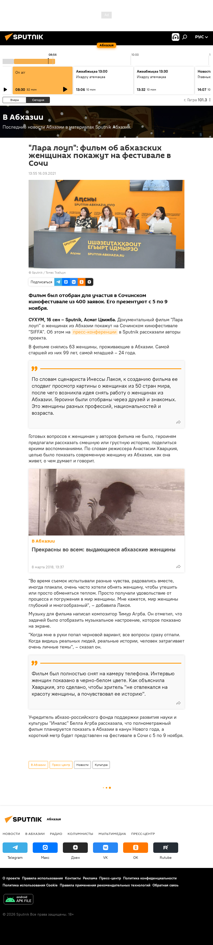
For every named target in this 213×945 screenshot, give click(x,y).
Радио (56, 833)
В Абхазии (43, 541)
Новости (82, 765)
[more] (178, 422)
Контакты (73, 878)
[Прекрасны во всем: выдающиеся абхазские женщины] (106, 502)
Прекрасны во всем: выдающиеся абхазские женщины (104, 549)
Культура (101, 765)
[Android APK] (18, 900)
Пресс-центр (61, 765)
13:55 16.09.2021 (42, 173)
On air (20, 72)
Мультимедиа (112, 833)
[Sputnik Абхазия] (25, 41)
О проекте (11, 878)
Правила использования (42, 878)
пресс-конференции (94, 332)
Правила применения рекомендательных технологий (105, 885)
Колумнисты (80, 833)
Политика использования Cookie (30, 885)
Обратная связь (165, 885)
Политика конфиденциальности (150, 878)
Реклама (90, 878)
